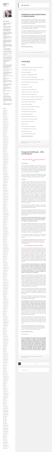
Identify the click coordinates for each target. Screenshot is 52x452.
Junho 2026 (4, 113)
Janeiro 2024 (5, 156)
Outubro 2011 (5, 379)
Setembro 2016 (5, 288)
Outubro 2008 (5, 431)
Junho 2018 (4, 257)
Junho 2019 (4, 239)
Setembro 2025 (5, 127)
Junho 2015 (4, 311)
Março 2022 (4, 190)
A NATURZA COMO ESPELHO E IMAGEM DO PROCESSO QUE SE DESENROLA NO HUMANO (7, 99)
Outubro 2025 (5, 125)
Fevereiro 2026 (5, 119)
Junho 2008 (4, 436)
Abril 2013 (4, 351)
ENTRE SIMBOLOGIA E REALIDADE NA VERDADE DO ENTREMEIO (7, 61)
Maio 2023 (4, 168)
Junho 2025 (4, 131)
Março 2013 (4, 353)
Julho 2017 (4, 273)
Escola (36, 141)
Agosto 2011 (5, 382)
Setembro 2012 (5, 362)
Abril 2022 (4, 188)
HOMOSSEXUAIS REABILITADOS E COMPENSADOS (33, 15)
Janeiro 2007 (5, 448)
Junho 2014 (4, 330)
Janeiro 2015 (5, 319)
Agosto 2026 (5, 110)
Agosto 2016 (5, 290)
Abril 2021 (4, 207)
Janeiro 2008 (5, 443)
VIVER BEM (25, 61)
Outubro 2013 (5, 342)
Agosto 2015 (5, 308)
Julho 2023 (4, 165)
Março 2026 (4, 118)
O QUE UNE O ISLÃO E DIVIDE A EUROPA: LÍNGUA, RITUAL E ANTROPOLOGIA (7, 85)
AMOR (4, 102)
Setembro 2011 (5, 380)
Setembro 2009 (5, 414)
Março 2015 (4, 316)
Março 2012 (4, 371)
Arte (29, 141)
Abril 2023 (4, 170)
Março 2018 (4, 262)
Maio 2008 (4, 437)
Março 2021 (4, 208)
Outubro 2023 (5, 161)
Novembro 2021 (5, 196)
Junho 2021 (4, 204)
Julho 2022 (4, 184)
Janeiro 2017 (5, 282)
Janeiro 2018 (5, 265)
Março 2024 (4, 153)
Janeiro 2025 (5, 139)
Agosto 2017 (5, 271)
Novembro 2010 (5, 394)
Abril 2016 (4, 296)
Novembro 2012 (5, 359)
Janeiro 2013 (5, 356)
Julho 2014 (4, 328)
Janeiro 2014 (5, 337)
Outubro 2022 (5, 179)
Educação (32, 52)
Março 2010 (4, 405)
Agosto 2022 (5, 182)
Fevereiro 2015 (5, 317)
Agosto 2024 (5, 145)
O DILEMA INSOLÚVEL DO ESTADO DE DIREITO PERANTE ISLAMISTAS (7, 37)
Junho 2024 (4, 148)
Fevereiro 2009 (5, 425)
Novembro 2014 (5, 322)
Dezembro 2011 (5, 376)
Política (35, 52)
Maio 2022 (4, 187)
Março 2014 (4, 334)
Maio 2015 (4, 313)
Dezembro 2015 (5, 302)
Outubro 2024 (5, 144)
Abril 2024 (4, 151)
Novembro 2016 (5, 285)
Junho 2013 (4, 348)
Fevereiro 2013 (5, 354)
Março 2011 (4, 388)
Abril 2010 (4, 403)
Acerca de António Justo (6, 17)
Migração (35, 356)
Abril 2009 (4, 422)
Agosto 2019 (5, 236)
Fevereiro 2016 (5, 299)
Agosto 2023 (5, 164)
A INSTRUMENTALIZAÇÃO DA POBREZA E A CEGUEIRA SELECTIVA (7, 24)
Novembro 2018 (5, 250)
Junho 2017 (4, 274)
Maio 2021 (4, 205)
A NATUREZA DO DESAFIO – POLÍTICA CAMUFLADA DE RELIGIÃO (7, 88)
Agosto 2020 (5, 219)
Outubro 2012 (5, 360)
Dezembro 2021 (5, 194)
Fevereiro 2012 (5, 373)
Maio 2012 (4, 368)
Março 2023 (4, 171)
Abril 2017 (4, 277)
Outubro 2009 (5, 413)
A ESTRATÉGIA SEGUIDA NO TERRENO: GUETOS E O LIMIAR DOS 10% (7, 81)
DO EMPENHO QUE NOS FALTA (7, 69)
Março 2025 (4, 136)
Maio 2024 (4, 150)
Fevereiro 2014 (5, 336)
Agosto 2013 (5, 345)
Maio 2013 (4, 350)
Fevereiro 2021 (5, 210)
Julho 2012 (4, 365)
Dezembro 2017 (5, 267)
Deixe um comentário (41, 52)
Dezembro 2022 (5, 176)
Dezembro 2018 (5, 248)
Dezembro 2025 (5, 122)
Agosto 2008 (5, 434)
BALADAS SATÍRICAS (6, 93)
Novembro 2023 (5, 159)
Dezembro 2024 (5, 141)
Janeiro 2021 (5, 211)
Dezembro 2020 (5, 213)
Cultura (30, 52)
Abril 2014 (4, 333)
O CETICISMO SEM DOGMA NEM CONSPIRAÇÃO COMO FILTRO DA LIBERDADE (7, 30)
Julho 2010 (4, 399)
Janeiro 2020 (5, 230)
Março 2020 (4, 227)
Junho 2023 (4, 167)
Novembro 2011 (5, 377)
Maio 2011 (4, 385)
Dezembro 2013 (5, 339)
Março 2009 (4, 423)
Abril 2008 (4, 439)
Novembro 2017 (5, 268)
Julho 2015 (4, 310)
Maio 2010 (4, 402)
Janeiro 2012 (5, 374)
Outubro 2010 (5, 396)
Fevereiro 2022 (5, 191)
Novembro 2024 (5, 142)
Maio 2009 (4, 420)
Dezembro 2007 (5, 445)
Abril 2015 (4, 314)
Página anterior (19, 363)
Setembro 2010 (5, 397)
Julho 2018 (4, 256)
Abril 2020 (4, 225)
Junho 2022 (4, 185)
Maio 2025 (4, 133)
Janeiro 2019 (5, 247)
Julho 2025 (4, 130)
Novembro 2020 (5, 214)
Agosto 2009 (5, 416)
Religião (39, 141)
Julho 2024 (4, 147)
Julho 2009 (4, 417)
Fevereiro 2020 (5, 228)
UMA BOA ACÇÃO (5, 94)
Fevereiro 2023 (5, 173)
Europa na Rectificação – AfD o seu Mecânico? (32, 153)
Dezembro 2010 (5, 393)
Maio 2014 (4, 331)
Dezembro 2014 (5, 320)
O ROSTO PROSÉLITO (6, 70)
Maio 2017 (4, 276)
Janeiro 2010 (5, 408)
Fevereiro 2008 (5, 442)
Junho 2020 (4, 222)
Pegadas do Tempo (6, 4)
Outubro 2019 (5, 234)
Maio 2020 (4, 224)
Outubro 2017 (5, 270)
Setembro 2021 (5, 199)
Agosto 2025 (5, 128)
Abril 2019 (4, 242)
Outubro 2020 (5, 216)
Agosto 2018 (5, 254)
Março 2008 (4, 440)
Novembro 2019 (5, 233)
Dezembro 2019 (5, 231)
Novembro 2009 (5, 411)
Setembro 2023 (5, 162)
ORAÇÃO (4, 63)
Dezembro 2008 (5, 428)
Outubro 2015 (5, 305)
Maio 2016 (4, 294)
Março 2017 (4, 279)
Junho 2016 (4, 293)
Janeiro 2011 (5, 391)
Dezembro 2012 (5, 357)
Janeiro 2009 (5, 426)
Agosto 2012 (5, 363)
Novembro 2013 (5, 340)
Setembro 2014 (5, 325)
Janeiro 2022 (5, 193)
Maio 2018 (4, 259)
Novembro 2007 (5, 446)
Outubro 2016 (5, 287)
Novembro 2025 (5, 124)
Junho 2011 (4, 383)
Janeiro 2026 (5, 121)
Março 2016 (4, 297)
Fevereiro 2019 (5, 245)
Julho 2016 (4, 291)
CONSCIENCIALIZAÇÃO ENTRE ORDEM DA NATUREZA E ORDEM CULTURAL (7, 73)
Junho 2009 (4, 419)
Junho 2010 (4, 400)
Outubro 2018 (5, 251)
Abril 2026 (4, 116)
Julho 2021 (4, 202)
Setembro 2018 (5, 253)
